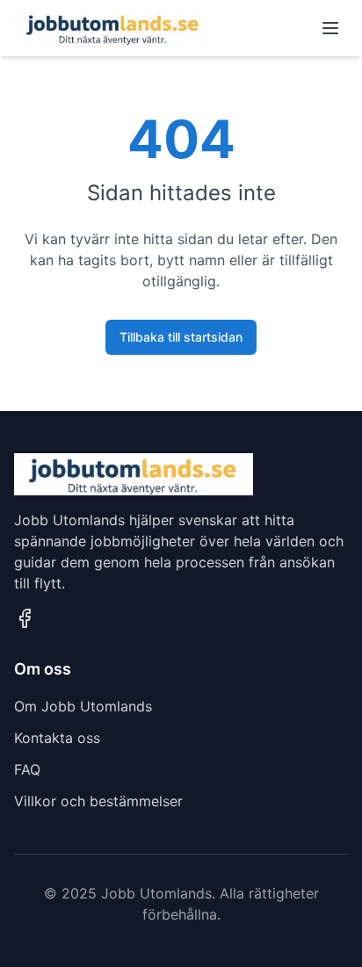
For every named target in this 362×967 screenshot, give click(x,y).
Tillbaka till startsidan (181, 336)
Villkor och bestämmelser (98, 801)
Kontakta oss (57, 738)
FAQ (27, 769)
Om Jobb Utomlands (83, 706)
